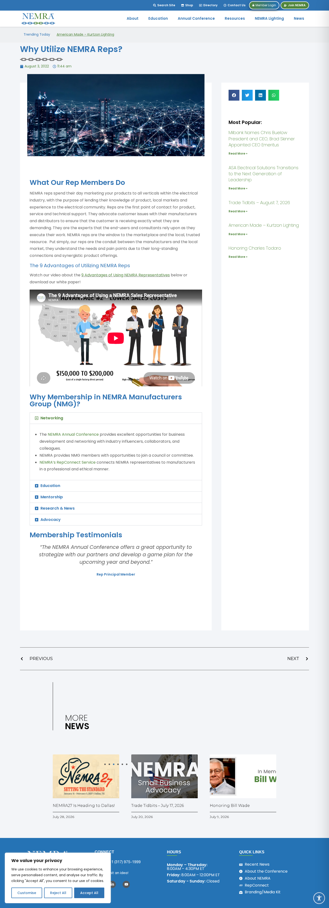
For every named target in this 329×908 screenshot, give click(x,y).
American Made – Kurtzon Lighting (85, 34)
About (132, 18)
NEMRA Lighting (269, 18)
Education (158, 18)
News (299, 18)
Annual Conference (196, 18)
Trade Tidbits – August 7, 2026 (259, 203)
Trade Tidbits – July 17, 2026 (157, 805)
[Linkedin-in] (112, 884)
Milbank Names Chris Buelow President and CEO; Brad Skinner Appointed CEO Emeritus (262, 139)
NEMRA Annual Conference (73, 434)
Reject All (58, 892)
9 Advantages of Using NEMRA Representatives (125, 275)
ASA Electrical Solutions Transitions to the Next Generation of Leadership (263, 174)
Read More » (238, 153)
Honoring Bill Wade (230, 805)
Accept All (89, 892)
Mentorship (51, 497)
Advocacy (50, 519)
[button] (116, 418)
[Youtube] (126, 884)
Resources (235, 18)
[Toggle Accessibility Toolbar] (319, 898)
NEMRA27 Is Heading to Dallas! (84, 805)
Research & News (57, 508)
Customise (26, 892)
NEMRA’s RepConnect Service (67, 462)
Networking (51, 418)
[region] (58, 878)
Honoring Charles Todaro (255, 248)
